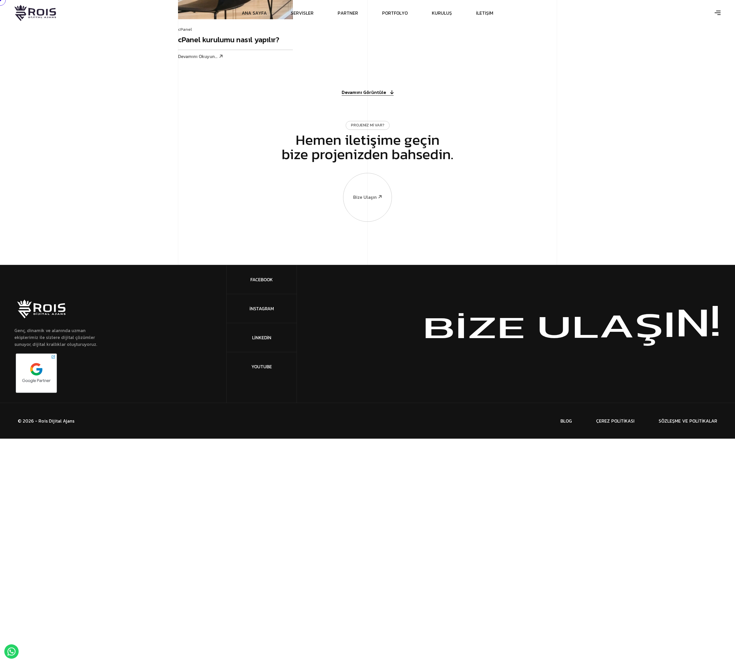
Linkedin (261, 337)
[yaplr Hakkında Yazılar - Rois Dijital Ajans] (35, 13)
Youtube (262, 366)
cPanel (185, 29)
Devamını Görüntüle (364, 92)
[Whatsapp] (11, 651)
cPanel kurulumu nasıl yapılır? (228, 40)
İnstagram (261, 308)
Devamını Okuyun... (197, 56)
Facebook (261, 279)
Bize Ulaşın (365, 197)
